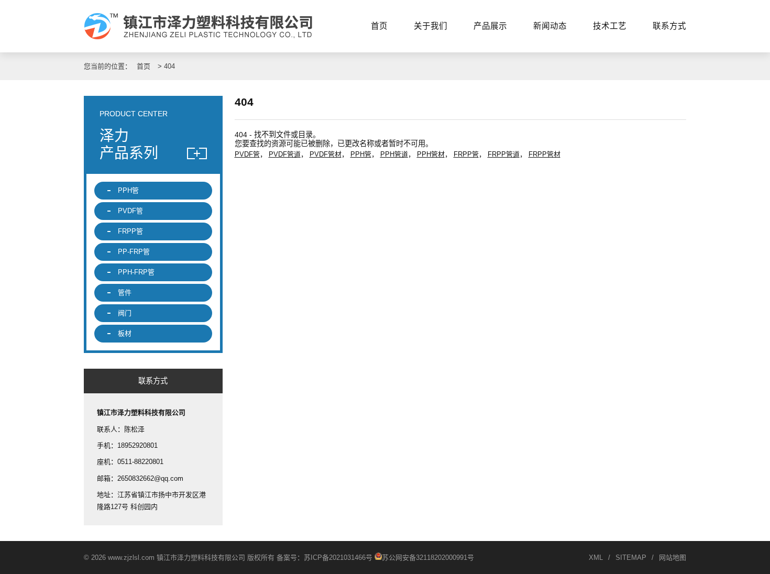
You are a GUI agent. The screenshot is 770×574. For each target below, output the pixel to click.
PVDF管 (247, 154)
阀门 (124, 313)
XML (596, 557)
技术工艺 (609, 25)
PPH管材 (431, 154)
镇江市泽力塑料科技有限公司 (203, 26)
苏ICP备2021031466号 (338, 557)
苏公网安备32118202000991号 (428, 557)
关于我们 (430, 25)
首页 (379, 25)
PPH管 (360, 154)
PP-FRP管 (134, 252)
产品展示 (490, 25)
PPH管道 (394, 154)
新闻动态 (550, 25)
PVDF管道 (285, 154)
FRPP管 (466, 154)
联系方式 (669, 25)
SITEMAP (630, 557)
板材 (124, 333)
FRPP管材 (544, 154)
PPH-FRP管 (136, 272)
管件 (124, 292)
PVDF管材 (326, 154)
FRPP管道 (504, 154)
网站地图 (672, 557)
